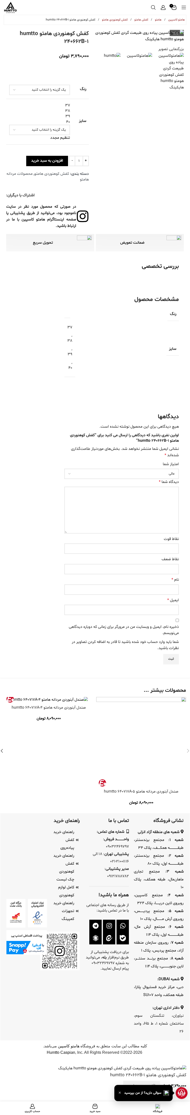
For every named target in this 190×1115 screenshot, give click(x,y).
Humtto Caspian (61, 1052)
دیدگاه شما (169, 482)
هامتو (158, 20)
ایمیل (173, 600)
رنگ (83, 89)
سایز (82, 121)
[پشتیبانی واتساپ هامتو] (123, 926)
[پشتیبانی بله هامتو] (123, 938)
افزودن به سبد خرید (47, 160)
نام (175, 579)
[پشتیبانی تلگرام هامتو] (95, 926)
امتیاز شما (171, 464)
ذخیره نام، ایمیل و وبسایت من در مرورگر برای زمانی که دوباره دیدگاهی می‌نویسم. (124, 630)
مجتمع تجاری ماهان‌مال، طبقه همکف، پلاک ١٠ (159, 879)
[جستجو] (153, 7)
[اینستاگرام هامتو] (109, 926)
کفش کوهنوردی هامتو (114, 20)
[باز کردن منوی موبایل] (184, 7)
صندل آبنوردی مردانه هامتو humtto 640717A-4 (49, 707)
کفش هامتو (141, 20)
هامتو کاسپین (176, 20)
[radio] (39, 105)
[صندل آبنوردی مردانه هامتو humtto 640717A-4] (49, 700)
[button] (143, 1093)
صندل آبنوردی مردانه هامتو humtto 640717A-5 (141, 791)
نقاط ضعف (170, 559)
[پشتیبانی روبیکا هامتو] (95, 938)
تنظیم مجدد (60, 137)
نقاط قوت (171, 539)
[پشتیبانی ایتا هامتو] (109, 938)
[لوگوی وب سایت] (10, 7)
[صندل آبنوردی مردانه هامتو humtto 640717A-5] (141, 742)
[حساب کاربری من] (163, 7)
